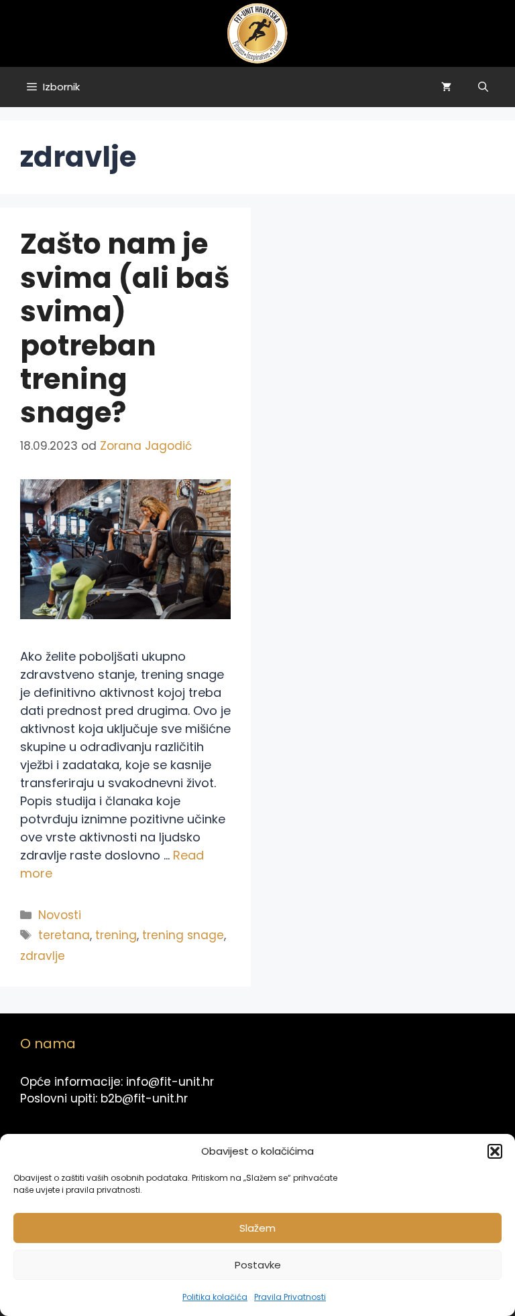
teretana (64, 935)
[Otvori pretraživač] (483, 87)
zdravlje (42, 956)
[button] (495, 1151)
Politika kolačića (214, 1297)
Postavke (258, 1265)
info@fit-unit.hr (170, 1082)
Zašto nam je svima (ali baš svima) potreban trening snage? (124, 328)
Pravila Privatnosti (290, 1297)
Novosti (59, 915)
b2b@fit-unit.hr (144, 1098)
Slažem (257, 1228)
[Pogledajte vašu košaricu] (446, 87)
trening (116, 935)
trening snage (183, 935)
